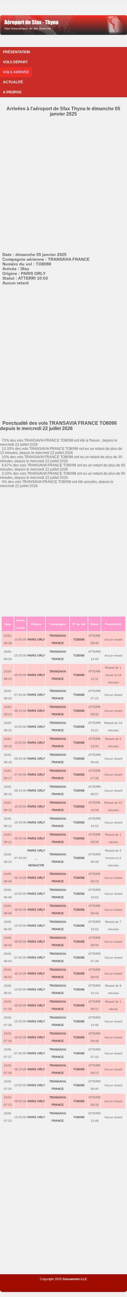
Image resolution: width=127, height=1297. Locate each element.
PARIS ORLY (36, 639)
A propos (12, 92)
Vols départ (15, 62)
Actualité (13, 82)
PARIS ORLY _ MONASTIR (36, 858)
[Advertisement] (63, 183)
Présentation (16, 52)
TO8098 (78, 639)
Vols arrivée (16, 72)
